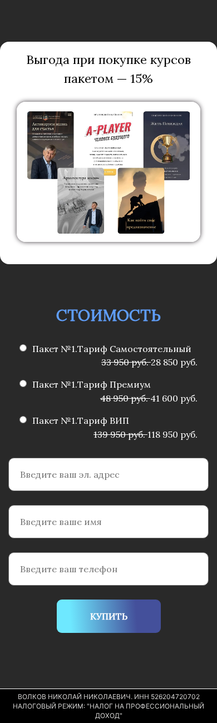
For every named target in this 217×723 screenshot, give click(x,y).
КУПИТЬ (108, 616)
